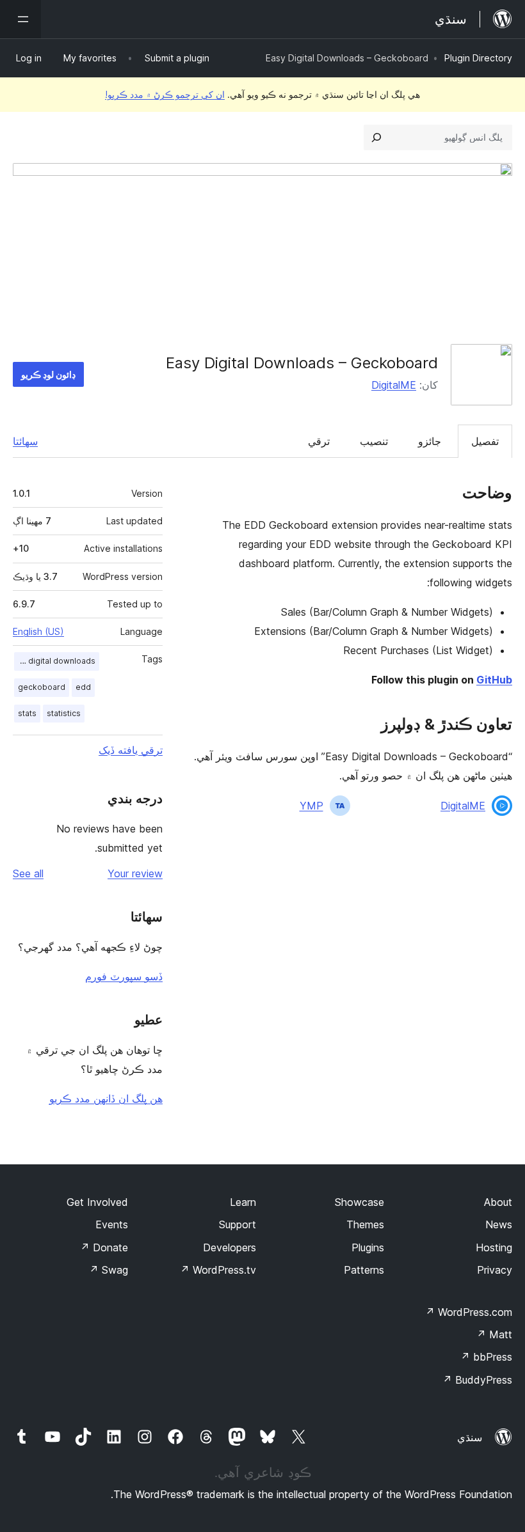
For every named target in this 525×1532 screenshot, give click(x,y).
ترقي (319, 441)
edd (83, 687)
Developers (229, 1247)
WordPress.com (468, 1312)
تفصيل (485, 441)
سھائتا (25, 441)
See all (28, 873)
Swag (108, 1269)
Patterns (364, 1269)
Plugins (367, 1247)
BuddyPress (477, 1379)
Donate (104, 1247)
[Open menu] (20, 19)
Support (237, 1224)
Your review (135, 873)
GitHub (494, 679)
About (498, 1202)
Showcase (359, 1202)
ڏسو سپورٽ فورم (124, 976)
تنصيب (374, 441)
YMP (311, 805)
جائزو (429, 441)
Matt (494, 1334)
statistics (64, 713)
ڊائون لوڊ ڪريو (48, 374)
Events (111, 1224)
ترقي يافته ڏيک (131, 750)
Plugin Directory (478, 57)
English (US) (38, 631)
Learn (243, 1202)
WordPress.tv (218, 1269)
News (498, 1224)
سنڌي (469, 1437)
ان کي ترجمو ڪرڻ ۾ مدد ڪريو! (165, 94)
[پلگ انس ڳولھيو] (376, 137)
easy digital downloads (54, 661)
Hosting (494, 1247)
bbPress (486, 1356)
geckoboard (41, 687)
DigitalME (393, 385)
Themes (365, 1224)
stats (27, 713)
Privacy (494, 1269)
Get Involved (97, 1202)
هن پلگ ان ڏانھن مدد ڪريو (106, 1098)
